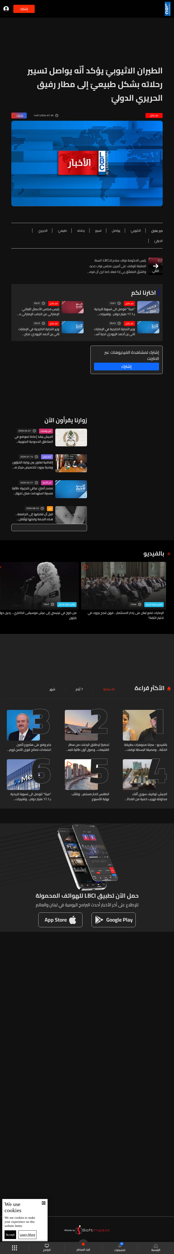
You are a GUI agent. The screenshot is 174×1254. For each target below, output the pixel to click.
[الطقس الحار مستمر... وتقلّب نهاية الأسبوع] (87, 780)
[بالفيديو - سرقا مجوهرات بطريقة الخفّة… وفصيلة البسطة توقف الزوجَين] (145, 731)
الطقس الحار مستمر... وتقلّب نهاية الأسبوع (90, 797)
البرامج (47, 1249)
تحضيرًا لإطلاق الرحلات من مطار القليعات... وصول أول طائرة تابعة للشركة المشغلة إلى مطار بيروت (87, 747)
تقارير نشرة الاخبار (154, 605)
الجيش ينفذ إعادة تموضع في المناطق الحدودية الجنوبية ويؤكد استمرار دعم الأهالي (33, 439)
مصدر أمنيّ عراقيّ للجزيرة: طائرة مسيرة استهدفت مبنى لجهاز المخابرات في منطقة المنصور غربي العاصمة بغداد (32, 491)
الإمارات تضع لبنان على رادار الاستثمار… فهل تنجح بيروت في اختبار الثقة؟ (126, 615)
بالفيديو (153, 553)
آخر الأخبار (47, 483)
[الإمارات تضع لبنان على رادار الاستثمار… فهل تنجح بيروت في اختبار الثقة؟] (123, 591)
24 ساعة (109, 689)
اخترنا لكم (143, 293)
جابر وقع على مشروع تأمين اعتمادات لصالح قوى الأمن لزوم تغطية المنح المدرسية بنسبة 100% (30, 747)
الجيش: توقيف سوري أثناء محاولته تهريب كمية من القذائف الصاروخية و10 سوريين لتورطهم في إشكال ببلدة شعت (145, 797)
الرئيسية (155, 1249)
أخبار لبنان (47, 457)
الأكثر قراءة (149, 688)
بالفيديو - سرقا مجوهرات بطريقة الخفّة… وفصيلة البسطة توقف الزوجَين (145, 747)
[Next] (5, 591)
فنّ (49, 509)
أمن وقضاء (46, 431)
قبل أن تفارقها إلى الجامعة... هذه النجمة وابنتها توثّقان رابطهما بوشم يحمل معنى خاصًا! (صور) (34, 517)
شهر (52, 689)
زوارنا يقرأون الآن (65, 420)
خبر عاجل (129, 304)
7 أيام (79, 689)
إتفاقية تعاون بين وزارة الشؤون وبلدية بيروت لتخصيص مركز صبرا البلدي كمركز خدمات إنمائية (32, 465)
